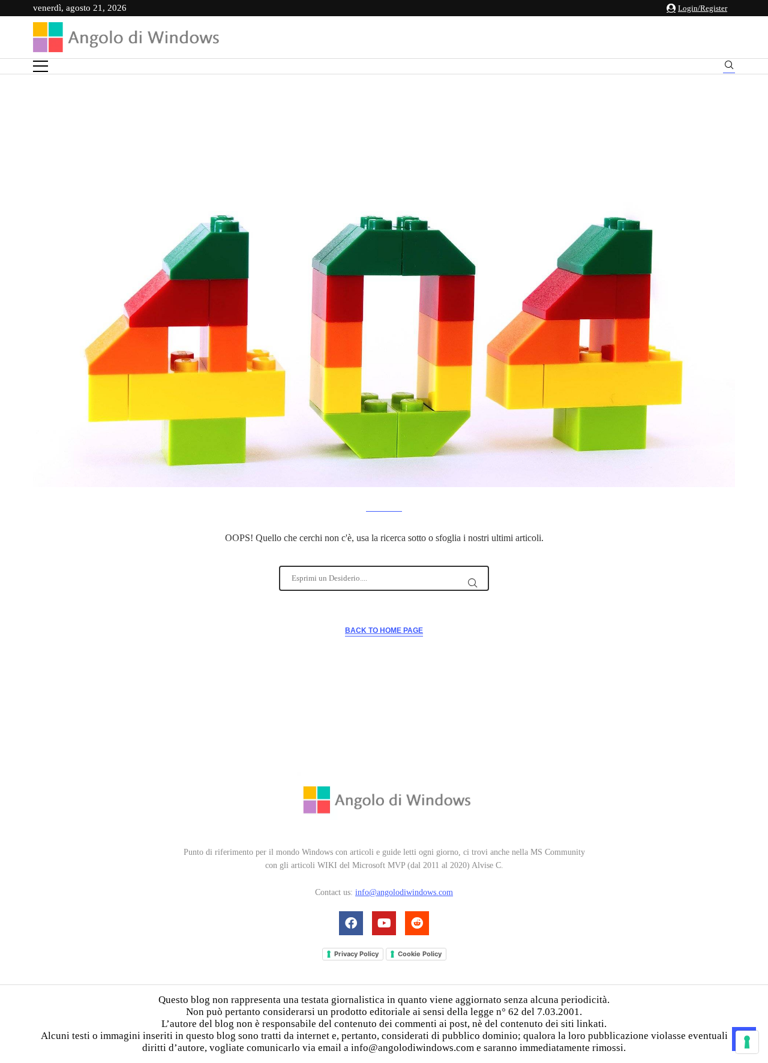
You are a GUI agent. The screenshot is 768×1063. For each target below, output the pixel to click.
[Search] (729, 67)
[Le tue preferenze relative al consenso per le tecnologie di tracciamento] (747, 1042)
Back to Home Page (384, 630)
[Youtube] (384, 923)
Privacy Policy (356, 954)
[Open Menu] (40, 66)
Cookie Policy (420, 954)
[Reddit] (417, 923)
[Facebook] (351, 923)
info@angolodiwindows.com (404, 892)
